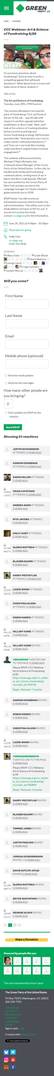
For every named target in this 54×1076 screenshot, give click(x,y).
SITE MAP (11, 1018)
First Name (14, 296)
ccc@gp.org (19, 215)
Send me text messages (21, 382)
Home (6, 21)
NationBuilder (28, 1034)
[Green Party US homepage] (33, 7)
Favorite (37, 689)
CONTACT (11, 1011)
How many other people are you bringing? (26, 393)
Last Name (13, 315)
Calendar (16, 21)
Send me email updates (21, 375)
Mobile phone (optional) (24, 356)
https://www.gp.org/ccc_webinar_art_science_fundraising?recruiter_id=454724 (30, 681)
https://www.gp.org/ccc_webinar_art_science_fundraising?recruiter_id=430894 (30, 781)
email (21, 1028)
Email (9, 336)
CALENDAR (12, 1007)
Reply (16, 689)
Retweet (26, 689)
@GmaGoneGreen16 (26, 756)
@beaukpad (20, 659)
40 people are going (20, 229)
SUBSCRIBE (12, 1021)
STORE (9, 1024)
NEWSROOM (13, 1014)
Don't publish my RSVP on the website (25, 414)
